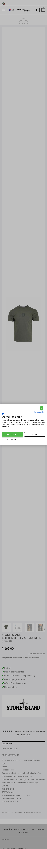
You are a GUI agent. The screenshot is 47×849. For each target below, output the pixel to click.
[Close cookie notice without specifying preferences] (41, 408)
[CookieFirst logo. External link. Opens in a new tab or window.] (3, 414)
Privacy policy (39, 412)
